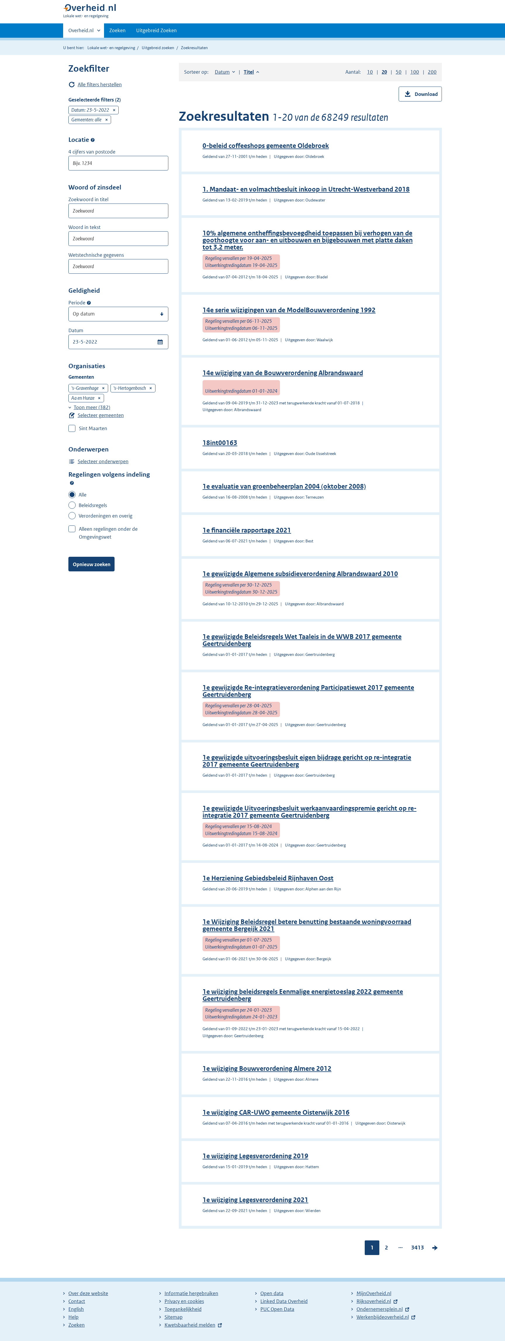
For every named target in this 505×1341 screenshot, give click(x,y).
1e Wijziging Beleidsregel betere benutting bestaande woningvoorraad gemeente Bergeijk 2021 (307, 925)
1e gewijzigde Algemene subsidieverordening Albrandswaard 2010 (300, 574)
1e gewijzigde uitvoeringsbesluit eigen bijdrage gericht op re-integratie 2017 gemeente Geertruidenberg (307, 761)
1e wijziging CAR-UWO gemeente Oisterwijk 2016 (276, 1112)
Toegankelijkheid (183, 1309)
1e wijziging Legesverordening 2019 (255, 1156)
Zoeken (117, 30)
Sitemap (174, 1317)
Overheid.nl (81, 32)
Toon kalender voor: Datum (160, 342)
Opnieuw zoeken (91, 564)
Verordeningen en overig (105, 516)
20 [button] (384, 72)
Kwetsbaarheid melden (190, 1325)
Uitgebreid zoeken (158, 47)
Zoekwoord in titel (88, 199)
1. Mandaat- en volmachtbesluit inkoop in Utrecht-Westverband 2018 (306, 189)
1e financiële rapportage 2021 (247, 530)
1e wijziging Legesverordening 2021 (255, 1200)
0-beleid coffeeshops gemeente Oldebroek (266, 146)
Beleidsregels (93, 505)
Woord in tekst (84, 227)
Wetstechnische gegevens (96, 255)
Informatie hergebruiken (191, 1293)
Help (73, 1317)
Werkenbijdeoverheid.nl (383, 1317)
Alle (83, 495)
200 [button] (432, 72)
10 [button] (370, 72)
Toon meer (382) (92, 407)
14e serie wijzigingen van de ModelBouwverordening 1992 (289, 310)
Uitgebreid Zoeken (156, 30)
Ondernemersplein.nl (380, 1309)
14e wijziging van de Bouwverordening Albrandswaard (283, 373)
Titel (251, 72)
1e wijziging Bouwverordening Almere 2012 (267, 1069)
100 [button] (414, 72)
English (76, 1309)
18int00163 (220, 443)
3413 (417, 1249)
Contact (76, 1301)
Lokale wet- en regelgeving (111, 47)
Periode (76, 302)
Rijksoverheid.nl (374, 1301)
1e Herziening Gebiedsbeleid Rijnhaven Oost (268, 878)
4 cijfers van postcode (91, 151)
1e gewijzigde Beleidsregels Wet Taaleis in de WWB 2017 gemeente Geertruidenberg (302, 640)
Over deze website (88, 1293)
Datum (75, 330)
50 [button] (399, 72)
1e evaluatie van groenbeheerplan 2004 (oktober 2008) (284, 486)
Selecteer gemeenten (101, 415)
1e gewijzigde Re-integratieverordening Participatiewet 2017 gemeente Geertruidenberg (308, 691)
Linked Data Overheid (284, 1301)
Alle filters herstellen (100, 84)
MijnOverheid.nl (374, 1293)
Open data (271, 1293)
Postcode (92, 139)
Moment (88, 303)
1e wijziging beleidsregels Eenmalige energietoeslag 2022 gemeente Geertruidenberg (303, 995)
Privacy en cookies (184, 1301)
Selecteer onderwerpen (103, 461)
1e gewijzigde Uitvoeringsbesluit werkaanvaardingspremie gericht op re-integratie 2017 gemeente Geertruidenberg (309, 811)
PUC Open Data (277, 1309)
